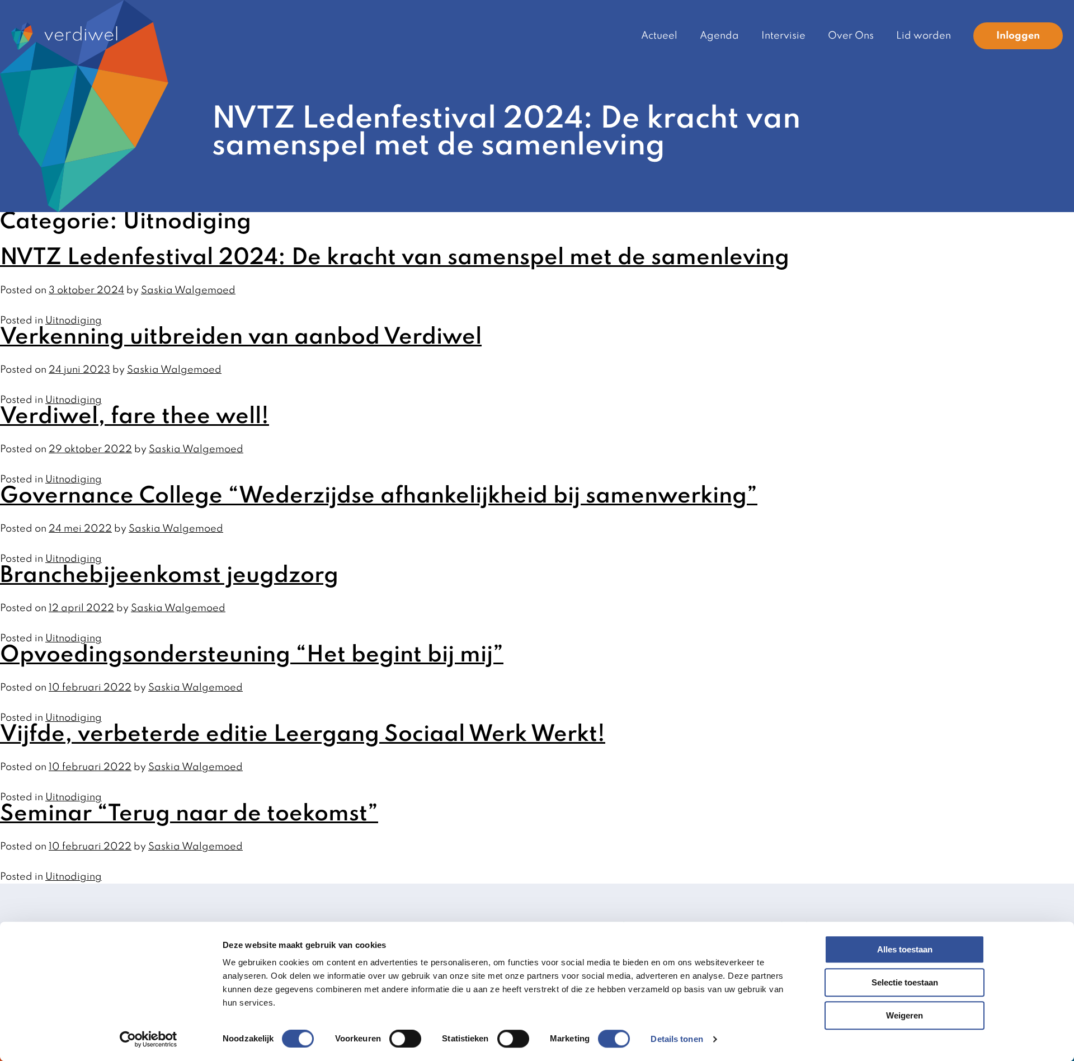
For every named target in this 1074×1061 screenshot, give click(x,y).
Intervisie (783, 36)
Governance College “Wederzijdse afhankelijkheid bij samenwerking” (378, 496)
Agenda (719, 36)
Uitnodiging (73, 321)
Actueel (659, 36)
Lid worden (923, 36)
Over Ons (851, 36)
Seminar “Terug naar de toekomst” (189, 814)
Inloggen (1018, 36)
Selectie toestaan (905, 982)
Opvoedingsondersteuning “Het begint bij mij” (251, 655)
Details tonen (677, 1039)
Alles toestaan (904, 949)
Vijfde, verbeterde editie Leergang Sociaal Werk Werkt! (302, 735)
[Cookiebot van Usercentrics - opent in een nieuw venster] (148, 1039)
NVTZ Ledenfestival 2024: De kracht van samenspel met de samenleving (394, 258)
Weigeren (904, 1015)
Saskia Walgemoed (188, 290)
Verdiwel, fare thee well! (134, 417)
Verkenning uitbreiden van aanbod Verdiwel (241, 337)
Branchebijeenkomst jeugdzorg (169, 576)
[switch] (405, 1039)
